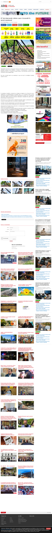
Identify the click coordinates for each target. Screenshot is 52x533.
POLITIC (16, 9)
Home (3, 9)
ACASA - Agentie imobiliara (3, 524)
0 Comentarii (15, 22)
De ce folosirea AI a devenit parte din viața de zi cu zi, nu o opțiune (42, 220)
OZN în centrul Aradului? (5, 214)
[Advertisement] (17, 85)
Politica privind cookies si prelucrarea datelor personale (22, 520)
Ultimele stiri (7, 9)
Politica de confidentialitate (22, 521)
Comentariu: (7, 231)
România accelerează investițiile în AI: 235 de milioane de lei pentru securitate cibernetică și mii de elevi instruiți (43, 159)
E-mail (8, 229)
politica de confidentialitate (6, 529)
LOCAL (12, 9)
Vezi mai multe (49, 512)
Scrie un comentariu (14, 248)
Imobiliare (47, 9)
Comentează (4, 66)
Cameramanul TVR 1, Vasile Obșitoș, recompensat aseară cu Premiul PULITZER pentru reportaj (16, 215)
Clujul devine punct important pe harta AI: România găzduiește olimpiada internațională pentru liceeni (42, 284)
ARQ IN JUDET (35, 9)
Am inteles (48, 528)
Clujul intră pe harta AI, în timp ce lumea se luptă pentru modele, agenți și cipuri (43, 251)
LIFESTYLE (42, 9)
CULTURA (30, 9)
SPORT (25, 9)
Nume (8, 227)
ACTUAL (21, 9)
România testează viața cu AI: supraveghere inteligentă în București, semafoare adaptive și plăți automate (42, 316)
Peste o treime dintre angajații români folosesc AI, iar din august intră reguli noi (42, 190)
